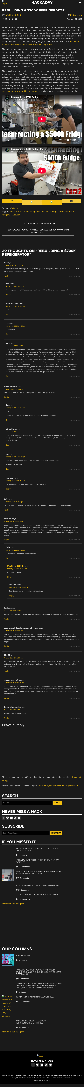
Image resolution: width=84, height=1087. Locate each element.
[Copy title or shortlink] (16, 19)
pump (71, 211)
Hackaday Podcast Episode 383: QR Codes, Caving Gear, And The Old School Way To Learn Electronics (38, 972)
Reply (6, 276)
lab (66, 211)
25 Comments (24, 899)
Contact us (19, 818)
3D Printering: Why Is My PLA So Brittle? (35, 997)
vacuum (16, 215)
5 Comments (23, 979)
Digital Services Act (35, 1078)
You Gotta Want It (25, 956)
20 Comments (76, 15)
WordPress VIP (46, 1080)
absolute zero (16, 211)
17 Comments (23, 1027)
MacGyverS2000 (15, 566)
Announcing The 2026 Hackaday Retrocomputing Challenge (31, 1022)
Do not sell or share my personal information (57, 1078)
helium (61, 211)
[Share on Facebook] (3, 19)
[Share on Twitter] (6, 19)
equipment (46, 211)
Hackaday (42, 2)
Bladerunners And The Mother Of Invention (37, 885)
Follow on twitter (7, 818)
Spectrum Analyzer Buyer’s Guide (38, 224)
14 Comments (23, 992)
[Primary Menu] (80, 2)
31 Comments (23, 890)
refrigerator (7, 215)
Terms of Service (22, 1078)
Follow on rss (15, 818)
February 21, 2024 (74, 19)
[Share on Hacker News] (9, 19)
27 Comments (24, 1001)
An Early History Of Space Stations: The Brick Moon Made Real (38, 850)
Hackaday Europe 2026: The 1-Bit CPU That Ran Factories (37, 861)
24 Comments (24, 867)
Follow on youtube (11, 818)
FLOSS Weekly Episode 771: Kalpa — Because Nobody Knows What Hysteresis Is (38, 231)
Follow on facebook (3, 818)
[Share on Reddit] (13, 19)
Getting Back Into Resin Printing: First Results (38, 895)
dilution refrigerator (31, 211)
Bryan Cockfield (13, 15)
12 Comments (23, 960)
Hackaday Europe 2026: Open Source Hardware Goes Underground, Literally (38, 872)
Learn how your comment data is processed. (58, 786)
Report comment (74, 276)
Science (14, 208)
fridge (54, 211)
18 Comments (23, 855)
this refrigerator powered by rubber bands (21, 91)
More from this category (13, 903)
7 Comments (23, 878)
